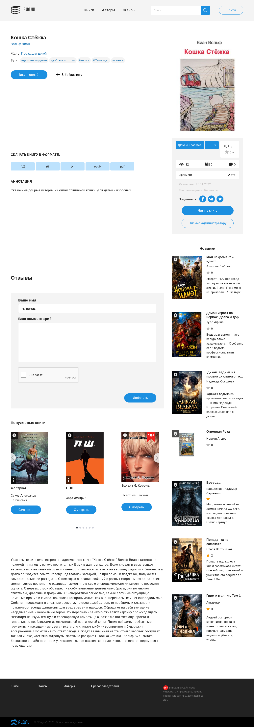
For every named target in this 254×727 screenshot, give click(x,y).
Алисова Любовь (218, 266)
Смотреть (25, 509)
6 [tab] (93, 528)
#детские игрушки (34, 60)
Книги (89, 10)
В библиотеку (72, 74)
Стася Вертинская (219, 549)
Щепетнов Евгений (134, 495)
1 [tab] (77, 528)
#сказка (118, 60)
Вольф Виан (20, 44)
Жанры (129, 10)
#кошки (84, 60)
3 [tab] (83, 528)
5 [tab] (89, 528)
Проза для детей (34, 53)
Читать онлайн (29, 74)
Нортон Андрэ (216, 438)
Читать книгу (207, 210)
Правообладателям (105, 686)
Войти (231, 10)
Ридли (29, 9)
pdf (122, 166)
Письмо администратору (207, 223)
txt (72, 166)
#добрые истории (63, 60)
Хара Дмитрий (76, 498)
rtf (47, 166)
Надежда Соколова (220, 381)
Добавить (140, 398)
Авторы (108, 10)
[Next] (158, 458)
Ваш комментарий (35, 319)
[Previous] (11, 458)
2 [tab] (80, 528)
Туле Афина (215, 322)
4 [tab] (86, 528)
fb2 (23, 166)
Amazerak (213, 602)
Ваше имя (27, 300)
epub (97, 166)
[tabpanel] (29, 473)
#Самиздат (101, 60)
